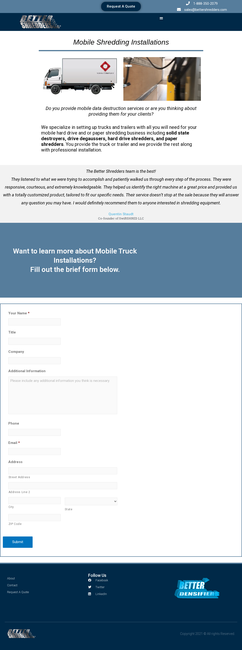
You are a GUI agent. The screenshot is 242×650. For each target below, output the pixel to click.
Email (14, 443)
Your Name (19, 313)
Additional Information (27, 371)
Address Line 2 (19, 492)
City (11, 507)
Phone (13, 423)
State (68, 509)
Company (16, 352)
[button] (121, 6)
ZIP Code (15, 524)
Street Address (19, 477)
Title (12, 332)
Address (15, 462)
